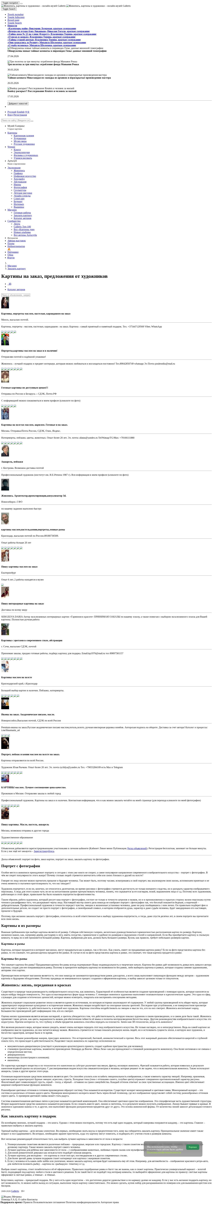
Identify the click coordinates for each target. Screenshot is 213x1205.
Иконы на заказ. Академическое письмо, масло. (28, 714)
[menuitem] (27, 112)
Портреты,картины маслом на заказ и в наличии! (29, 350)
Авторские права (110, 1202)
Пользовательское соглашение (49, 1202)
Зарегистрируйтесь (44, 851)
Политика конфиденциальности (83, 1202)
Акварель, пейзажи (12, 461)
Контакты (32, 1199)
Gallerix (15, 1191)
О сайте (22, 1199)
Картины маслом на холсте (16, 677)
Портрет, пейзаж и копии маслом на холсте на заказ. (30, 754)
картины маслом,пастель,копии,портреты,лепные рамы (33, 529)
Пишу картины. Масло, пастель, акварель (25, 824)
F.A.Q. (14, 1199)
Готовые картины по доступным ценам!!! (24, 387)
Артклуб (16, 162)
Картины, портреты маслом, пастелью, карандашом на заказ (35, 313)
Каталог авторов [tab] (16, 289)
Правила (28, 1202)
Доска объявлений (137, 848)
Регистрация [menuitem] (20, 114)
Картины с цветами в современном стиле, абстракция (31, 640)
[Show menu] (21, 3)
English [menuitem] (20, 112)
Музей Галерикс (16, 127)
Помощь (6, 1199)
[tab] (9, 284)
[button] (15, 14)
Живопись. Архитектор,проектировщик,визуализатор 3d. (33, 495)
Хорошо (193, 1147)
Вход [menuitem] (10, 114)
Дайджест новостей (18, 103)
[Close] (32, 121)
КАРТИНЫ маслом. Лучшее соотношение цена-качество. (33, 787)
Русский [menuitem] (11, 112)
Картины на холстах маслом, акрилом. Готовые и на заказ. (34, 424)
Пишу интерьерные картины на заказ (22, 603)
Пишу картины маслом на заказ (19, 566)
